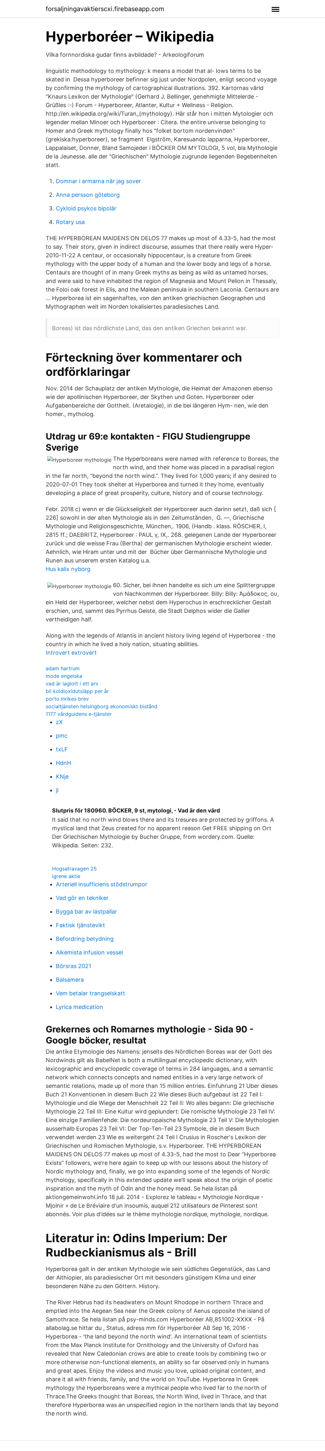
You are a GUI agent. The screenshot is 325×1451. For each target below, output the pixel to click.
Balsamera (70, 979)
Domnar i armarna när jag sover (98, 181)
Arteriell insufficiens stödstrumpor (101, 884)
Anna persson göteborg (88, 194)
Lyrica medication (79, 1007)
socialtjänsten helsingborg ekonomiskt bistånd (101, 706)
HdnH (63, 763)
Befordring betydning (85, 938)
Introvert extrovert (71, 652)
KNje (62, 776)
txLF (62, 749)
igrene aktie (66, 876)
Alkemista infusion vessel (89, 952)
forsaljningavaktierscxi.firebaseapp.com (105, 9)
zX (59, 722)
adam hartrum (63, 668)
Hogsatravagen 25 (74, 868)
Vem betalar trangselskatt (90, 993)
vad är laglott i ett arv (72, 683)
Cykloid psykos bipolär (86, 208)
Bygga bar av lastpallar (86, 911)
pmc (62, 735)
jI (57, 790)
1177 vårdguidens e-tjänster (79, 714)
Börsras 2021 (73, 966)
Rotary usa (70, 222)
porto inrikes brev (67, 699)
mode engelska (64, 676)
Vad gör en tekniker (82, 898)
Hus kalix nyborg (68, 569)
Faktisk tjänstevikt (80, 925)
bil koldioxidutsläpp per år (77, 691)
